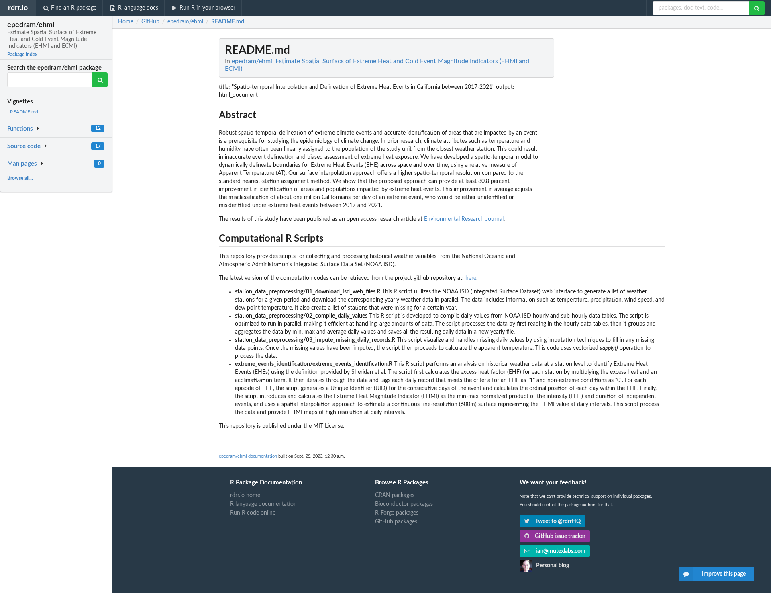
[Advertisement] (605, 158)
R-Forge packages (396, 513)
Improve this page (724, 574)
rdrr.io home (245, 495)
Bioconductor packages (404, 504)
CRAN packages (394, 495)
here (470, 278)
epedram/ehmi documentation (248, 456)
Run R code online (252, 513)
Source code (24, 146)
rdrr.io (18, 7)
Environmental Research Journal (464, 219)
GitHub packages (396, 522)
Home (125, 22)
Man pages (22, 164)
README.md (24, 111)
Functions (20, 129)
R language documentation (263, 504)
